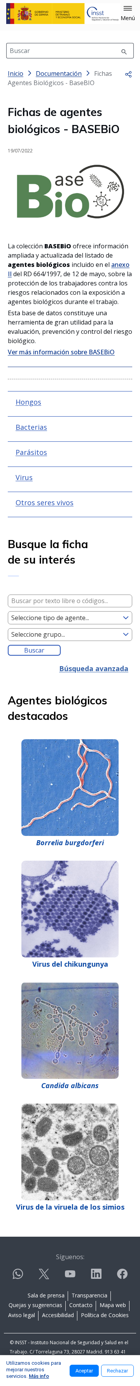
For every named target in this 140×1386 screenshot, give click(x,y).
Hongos (28, 402)
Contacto (81, 1305)
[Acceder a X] (44, 1277)
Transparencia (89, 1295)
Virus (24, 477)
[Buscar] (124, 50)
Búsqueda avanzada (93, 668)
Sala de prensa (46, 1295)
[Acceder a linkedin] (96, 1277)
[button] (128, 13)
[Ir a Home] (63, 13)
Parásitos (31, 452)
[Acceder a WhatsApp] (18, 1277)
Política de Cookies (105, 1315)
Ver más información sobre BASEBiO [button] (61, 352)
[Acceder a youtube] (70, 1277)
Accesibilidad (58, 1315)
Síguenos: (70, 1257)
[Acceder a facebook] (122, 1277)
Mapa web (113, 1305)
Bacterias (31, 427)
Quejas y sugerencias (35, 1305)
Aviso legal (21, 1315)
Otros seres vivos (45, 502)
